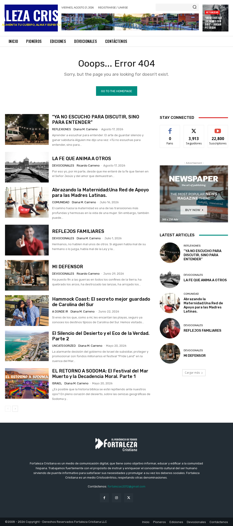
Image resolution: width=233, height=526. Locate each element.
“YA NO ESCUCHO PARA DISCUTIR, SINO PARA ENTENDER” (202, 255)
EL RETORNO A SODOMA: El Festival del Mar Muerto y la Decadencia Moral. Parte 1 (100, 373)
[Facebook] (104, 497)
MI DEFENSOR (67, 266)
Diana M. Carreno (85, 129)
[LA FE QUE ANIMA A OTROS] (27, 167)
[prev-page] (8, 409)
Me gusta (170, 128)
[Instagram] (116, 497)
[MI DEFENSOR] (27, 275)
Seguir (194, 128)
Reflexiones (61, 129)
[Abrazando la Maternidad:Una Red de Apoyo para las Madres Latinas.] (27, 202)
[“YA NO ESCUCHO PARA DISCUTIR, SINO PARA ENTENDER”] (27, 129)
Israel (57, 383)
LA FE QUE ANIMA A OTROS (81, 158)
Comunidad (60, 202)
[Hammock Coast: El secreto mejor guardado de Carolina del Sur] (27, 310)
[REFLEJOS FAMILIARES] (27, 240)
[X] (128, 497)
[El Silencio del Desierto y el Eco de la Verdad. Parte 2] (27, 346)
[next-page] (15, 409)
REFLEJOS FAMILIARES (78, 231)
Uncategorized (64, 345)
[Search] (194, 7)
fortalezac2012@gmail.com (126, 486)
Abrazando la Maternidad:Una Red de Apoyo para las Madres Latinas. (100, 192)
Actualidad (212, 12)
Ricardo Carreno (88, 165)
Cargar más (192, 373)
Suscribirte (217, 128)
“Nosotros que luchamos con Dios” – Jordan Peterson (213, 22)
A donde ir (60, 311)
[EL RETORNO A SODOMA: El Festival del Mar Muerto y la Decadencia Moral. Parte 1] (27, 383)
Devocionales (63, 165)
